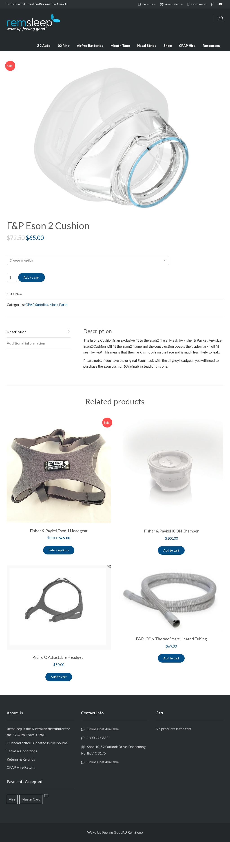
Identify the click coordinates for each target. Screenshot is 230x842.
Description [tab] (17, 331)
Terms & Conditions (22, 751)
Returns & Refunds (21, 759)
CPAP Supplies (36, 304)
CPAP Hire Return (21, 767)
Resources (211, 46)
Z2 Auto (44, 46)
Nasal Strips (146, 46)
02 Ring (64, 46)
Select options (59, 550)
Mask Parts (58, 304)
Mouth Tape (120, 46)
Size (9, 252)
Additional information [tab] (26, 343)
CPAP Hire (187, 46)
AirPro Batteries (90, 46)
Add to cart (32, 277)
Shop (168, 46)
